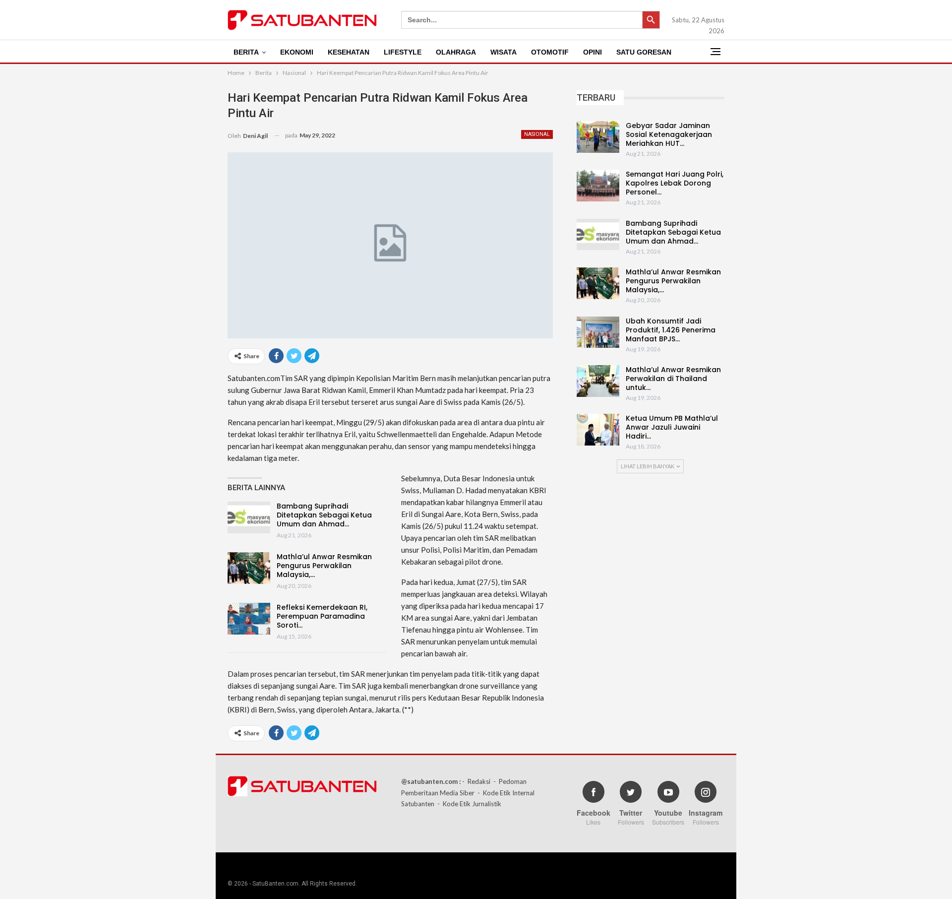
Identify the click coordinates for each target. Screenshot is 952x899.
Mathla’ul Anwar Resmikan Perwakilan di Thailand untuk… (673, 378)
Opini (592, 52)
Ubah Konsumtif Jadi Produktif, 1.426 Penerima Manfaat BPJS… (670, 330)
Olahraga (456, 52)
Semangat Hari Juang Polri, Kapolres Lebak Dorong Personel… (674, 183)
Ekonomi (296, 52)
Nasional (537, 134)
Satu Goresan (643, 52)
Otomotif (550, 52)
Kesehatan (348, 52)
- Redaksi (476, 781)
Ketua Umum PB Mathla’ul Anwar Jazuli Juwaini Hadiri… (672, 427)
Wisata (503, 52)
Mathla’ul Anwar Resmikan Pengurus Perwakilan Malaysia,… (324, 565)
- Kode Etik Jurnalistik (469, 804)
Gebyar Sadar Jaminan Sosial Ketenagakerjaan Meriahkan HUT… (669, 134)
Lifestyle (402, 52)
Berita (246, 52)
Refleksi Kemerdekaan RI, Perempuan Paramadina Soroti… (322, 616)
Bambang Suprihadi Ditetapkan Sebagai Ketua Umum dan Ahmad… (324, 515)
